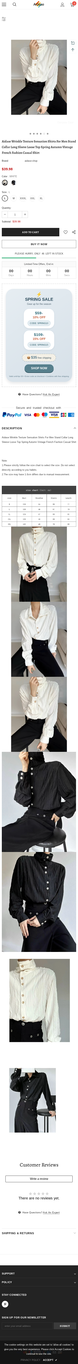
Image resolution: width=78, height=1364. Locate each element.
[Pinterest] (5, 1304)
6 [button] (47, 134)
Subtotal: (6, 221)
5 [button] (44, 134)
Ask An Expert (51, 394)
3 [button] (37, 134)
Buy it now (39, 244)
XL (41, 198)
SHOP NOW (39, 368)
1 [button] (30, 134)
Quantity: (6, 207)
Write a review (39, 1178)
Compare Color (65, 122)
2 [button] (34, 134)
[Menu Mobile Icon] (4, 4)
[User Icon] (62, 5)
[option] (39, 77)
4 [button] (41, 134)
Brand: (5, 160)
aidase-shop (31, 160)
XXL (32, 198)
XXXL (23, 198)
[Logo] (39, 4)
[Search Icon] (14, 4)
